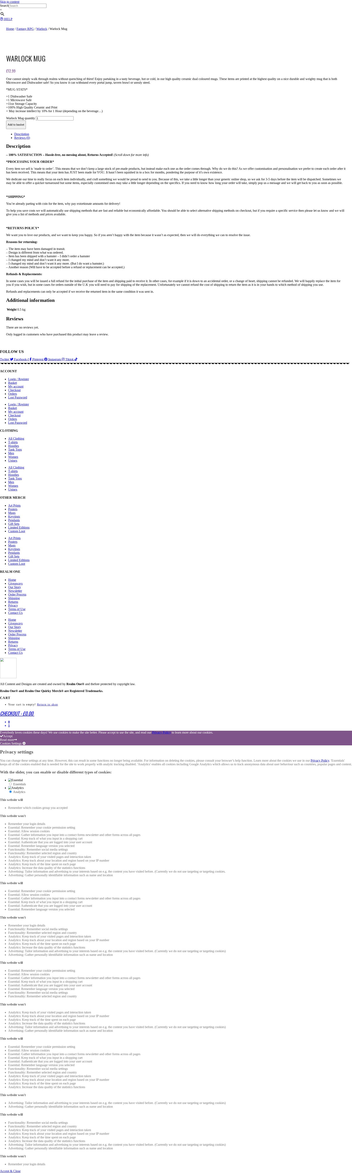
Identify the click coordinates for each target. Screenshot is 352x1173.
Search (4, 5)
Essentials (19, 784)
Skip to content (9, 1)
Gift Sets (13, 524)
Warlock (41, 29)
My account (15, 386)
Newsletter (15, 591)
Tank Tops (15, 449)
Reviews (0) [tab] (22, 137)
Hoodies (13, 446)
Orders (12, 393)
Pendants (14, 520)
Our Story (14, 587)
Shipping (14, 598)
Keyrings (14, 516)
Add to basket (16, 124)
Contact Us (15, 612)
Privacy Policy (161, 732)
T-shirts (13, 442)
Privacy (13, 605)
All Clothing (16, 438)
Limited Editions (19, 527)
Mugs (11, 513)
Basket (12, 382)
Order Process (17, 594)
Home (10, 29)
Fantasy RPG (25, 29)
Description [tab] (21, 134)
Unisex (12, 460)
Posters (12, 509)
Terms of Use (16, 609)
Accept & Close (10, 1171)
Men (11, 453)
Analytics (19, 792)
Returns (13, 601)
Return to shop (47, 704)
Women (13, 457)
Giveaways (15, 583)
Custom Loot (16, 531)
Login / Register (18, 379)
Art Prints (14, 505)
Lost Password (17, 397)
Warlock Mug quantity (20, 118)
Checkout (14, 390)
